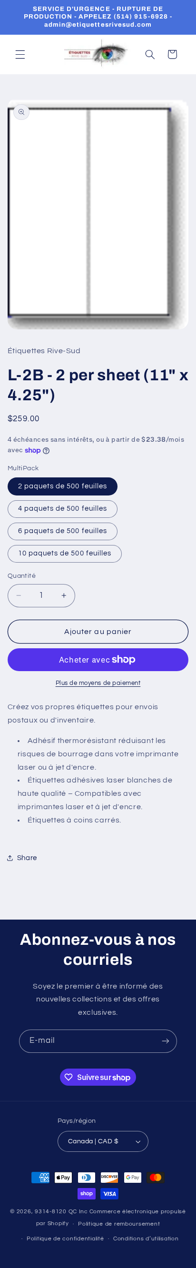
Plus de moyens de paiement (98, 683)
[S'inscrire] (165, 1041)
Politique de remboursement (119, 1224)
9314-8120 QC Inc (61, 1211)
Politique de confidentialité (65, 1238)
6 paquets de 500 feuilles (62, 531)
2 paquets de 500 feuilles (62, 486)
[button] (20, 54)
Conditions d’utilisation (146, 1238)
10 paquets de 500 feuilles (64, 553)
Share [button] (27, 858)
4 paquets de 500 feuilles (62, 508)
